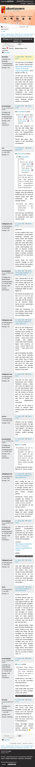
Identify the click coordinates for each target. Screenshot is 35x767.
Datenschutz (13, 758)
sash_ (4, 587)
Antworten (7, 52)
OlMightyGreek (7, 224)
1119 (8, 67)
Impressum (21, 758)
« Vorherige (6, 44)
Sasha (19, 664)
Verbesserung (28, 169)
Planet (30, 16)
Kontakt (7, 758)
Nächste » (11, 46)
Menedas (5, 57)
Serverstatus (28, 758)
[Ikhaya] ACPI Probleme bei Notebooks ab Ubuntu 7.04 (16, 36)
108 (8, 230)
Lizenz (2, 758)
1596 (8, 121)
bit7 (3, 148)
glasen (4, 416)
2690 (8, 423)
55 (8, 154)
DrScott (4, 700)
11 (6, 46)
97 (8, 593)
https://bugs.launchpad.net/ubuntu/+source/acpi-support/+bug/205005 (23, 69)
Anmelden (23, 3)
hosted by (4, 1)
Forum (11, 16)
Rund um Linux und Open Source (24, 34)
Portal (5, 16)
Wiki (17, 16)
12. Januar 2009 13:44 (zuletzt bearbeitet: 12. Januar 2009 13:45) (23, 272)
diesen (21, 117)
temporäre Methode (24, 296)
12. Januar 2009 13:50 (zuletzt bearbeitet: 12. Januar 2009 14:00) (23, 321)
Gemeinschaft (10, 34)
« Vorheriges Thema (15, 743)
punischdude (6, 106)
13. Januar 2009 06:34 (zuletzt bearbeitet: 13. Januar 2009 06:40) (23, 588)
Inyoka (9, 751)
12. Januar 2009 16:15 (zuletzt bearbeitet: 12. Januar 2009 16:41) (23, 475)
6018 (8, 714)
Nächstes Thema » (28, 743)
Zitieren (29, 57)
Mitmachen (17, 21)
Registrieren (30, 3)
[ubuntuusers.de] (13, 10)
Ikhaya (23, 16)
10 (3, 46)
